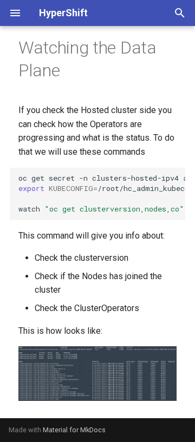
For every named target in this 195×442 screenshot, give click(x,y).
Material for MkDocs (74, 430)
